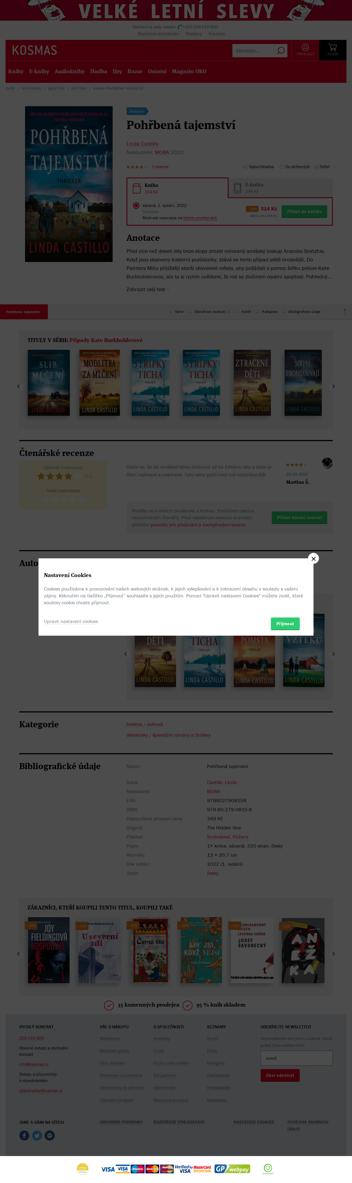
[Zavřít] (313, 558)
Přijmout (285, 623)
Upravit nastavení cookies (71, 621)
